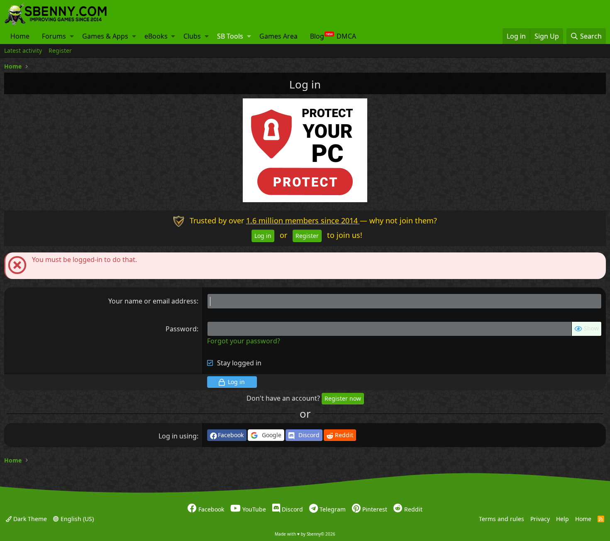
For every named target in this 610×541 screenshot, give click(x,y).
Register (60, 50)
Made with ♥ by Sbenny (305, 534)
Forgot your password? (243, 340)
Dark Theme (29, 518)
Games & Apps (105, 36)
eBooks (156, 36)
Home (19, 36)
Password (181, 328)
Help (562, 518)
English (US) (76, 518)
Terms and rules (501, 518)
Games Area (278, 36)
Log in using (178, 436)
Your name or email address (152, 301)
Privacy (540, 518)
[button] (72, 36)
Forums (54, 36)
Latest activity (23, 50)
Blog (317, 36)
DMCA (346, 36)
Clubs (192, 36)
